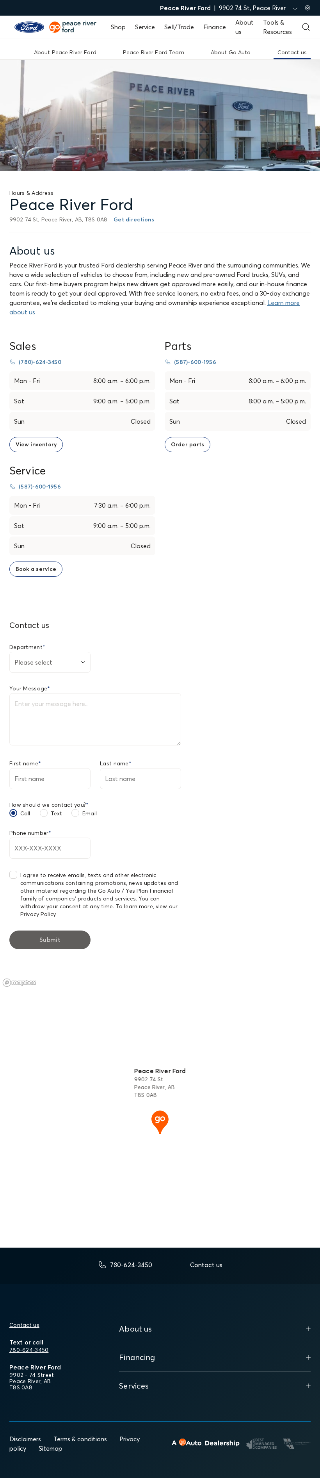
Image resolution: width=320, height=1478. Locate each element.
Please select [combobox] (33, 662)
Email (89, 813)
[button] (160, 1121)
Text (56, 813)
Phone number (30, 833)
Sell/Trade (179, 27)
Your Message (29, 688)
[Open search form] (306, 27)
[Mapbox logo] (19, 982)
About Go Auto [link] (231, 52)
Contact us (24, 1324)
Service (145, 27)
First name (25, 763)
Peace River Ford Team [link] (153, 52)
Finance (214, 27)
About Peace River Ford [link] (65, 52)
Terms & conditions (80, 1439)
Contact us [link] (292, 52)
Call (25, 813)
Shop (118, 27)
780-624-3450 (28, 1349)
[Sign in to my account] (307, 8)
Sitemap (50, 1448)
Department (27, 647)
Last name (116, 763)
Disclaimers (25, 1439)
